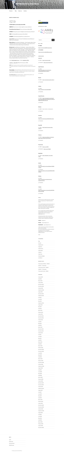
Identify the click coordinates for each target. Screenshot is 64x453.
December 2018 (41, 284)
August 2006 (40, 412)
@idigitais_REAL (26, 60)
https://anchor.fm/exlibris (46, 60)
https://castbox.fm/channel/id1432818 (44, 89)
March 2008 (40, 377)
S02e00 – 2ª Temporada (42, 269)
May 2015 (40, 301)
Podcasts (10, 10)
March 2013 (40, 310)
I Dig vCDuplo (40, 250)
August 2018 (40, 291)
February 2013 (40, 312)
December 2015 (41, 293)
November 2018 (41, 286)
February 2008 (40, 379)
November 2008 (41, 362)
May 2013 (40, 306)
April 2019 (40, 278)
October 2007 (40, 386)
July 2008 (40, 369)
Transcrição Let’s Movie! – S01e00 (44, 263)
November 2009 (41, 351)
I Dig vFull (39, 252)
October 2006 (40, 408)
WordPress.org (11, 445)
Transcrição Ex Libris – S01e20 (43, 271)
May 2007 (40, 395)
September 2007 (41, 388)
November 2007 (41, 384)
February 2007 (40, 401)
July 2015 (39, 297)
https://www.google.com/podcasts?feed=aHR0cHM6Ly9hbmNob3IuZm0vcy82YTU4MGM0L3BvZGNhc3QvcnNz (46, 99)
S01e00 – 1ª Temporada (42, 265)
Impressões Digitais (27, 4)
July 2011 (39, 334)
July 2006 (40, 414)
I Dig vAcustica (40, 248)
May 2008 (40, 373)
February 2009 (40, 360)
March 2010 (40, 345)
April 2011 (40, 340)
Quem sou (20, 10)
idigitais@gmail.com (15, 60)
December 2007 (41, 382)
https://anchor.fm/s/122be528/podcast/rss (45, 52)
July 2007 (40, 392)
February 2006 (40, 423)
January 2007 (40, 403)
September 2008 (41, 366)
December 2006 (41, 405)
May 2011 (40, 338)
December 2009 (41, 349)
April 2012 (40, 325)
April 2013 (40, 308)
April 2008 (40, 375)
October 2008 (40, 364)
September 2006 (41, 410)
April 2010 (40, 343)
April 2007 (40, 397)
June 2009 (40, 353)
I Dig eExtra (40, 246)
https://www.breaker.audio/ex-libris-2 (48, 79)
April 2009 (40, 356)
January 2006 (40, 425)
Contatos (25, 10)
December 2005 (41, 427)
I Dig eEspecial (40, 244)
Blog (15, 10)
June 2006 (40, 416)
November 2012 (41, 317)
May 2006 (40, 418)
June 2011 (40, 336)
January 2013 (40, 314)
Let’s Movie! (40, 257)
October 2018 (40, 288)
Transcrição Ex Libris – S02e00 (43, 267)
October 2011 (40, 332)
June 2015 (40, 299)
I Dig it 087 (12, 22)
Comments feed (11, 443)
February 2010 (40, 347)
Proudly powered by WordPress (17, 450)
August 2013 (40, 304)
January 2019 (40, 282)
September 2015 (41, 295)
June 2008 (40, 371)
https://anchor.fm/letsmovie (48, 62)
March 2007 (40, 399)
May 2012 (40, 323)
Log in (10, 439)
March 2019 (40, 280)
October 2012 (40, 319)
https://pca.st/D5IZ (45, 146)
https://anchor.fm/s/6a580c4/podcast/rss (45, 47)
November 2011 (41, 330)
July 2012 (39, 321)
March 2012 (40, 327)
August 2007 (40, 390)
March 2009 (40, 358)
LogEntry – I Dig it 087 (13, 62)
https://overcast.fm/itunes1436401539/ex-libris (46, 118)
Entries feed (11, 441)
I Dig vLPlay (40, 254)
